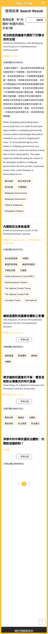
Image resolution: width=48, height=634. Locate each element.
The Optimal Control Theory (18, 288)
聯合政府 (9, 181)
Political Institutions (14, 205)
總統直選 (9, 356)
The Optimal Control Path (17, 294)
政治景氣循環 (11, 258)
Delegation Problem (14, 211)
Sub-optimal (31, 300)
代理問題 (22, 187)
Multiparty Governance (15, 199)
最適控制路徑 (28, 264)
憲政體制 (22, 356)
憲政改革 (9, 417)
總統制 (34, 356)
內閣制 (25, 258)
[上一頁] (18, 483)
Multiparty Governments (16, 193)
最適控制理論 (11, 264)
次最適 (23, 270)
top (42, 621)
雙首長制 (9, 423)
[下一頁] (29, 483)
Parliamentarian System (16, 282)
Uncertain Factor (12, 300)
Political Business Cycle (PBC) (19, 276)
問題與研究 (24, 3)
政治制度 (9, 187)
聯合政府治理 (24, 181)
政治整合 (35, 423)
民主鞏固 (22, 423)
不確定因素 (10, 270)
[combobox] (35, 20)
